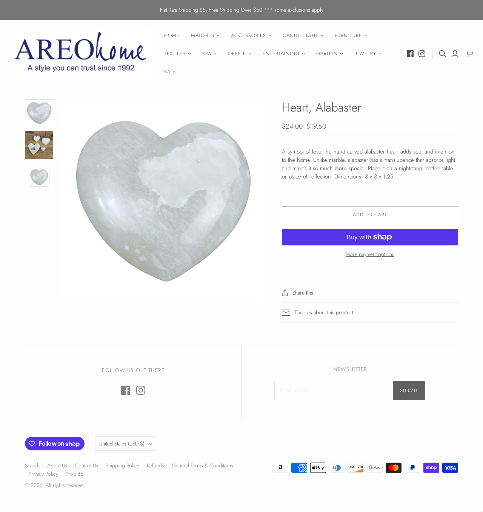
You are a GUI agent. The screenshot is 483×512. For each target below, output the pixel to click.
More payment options (370, 254)
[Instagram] (421, 53)
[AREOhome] (81, 54)
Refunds (155, 465)
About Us (57, 465)
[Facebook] (410, 53)
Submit (409, 390)
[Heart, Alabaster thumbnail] (39, 113)
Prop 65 (75, 474)
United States (122, 443)
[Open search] (442, 53)
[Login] (455, 54)
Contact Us (86, 465)
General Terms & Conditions (202, 465)
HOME (172, 35)
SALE (170, 71)
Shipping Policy (122, 465)
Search (32, 465)
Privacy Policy (43, 474)
